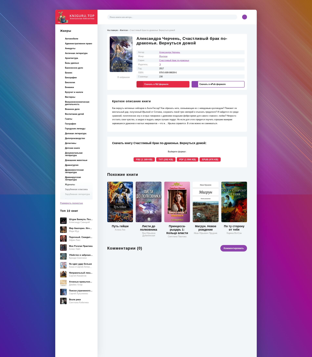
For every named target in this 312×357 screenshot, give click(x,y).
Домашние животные (76, 160)
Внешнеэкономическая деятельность (77, 103)
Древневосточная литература (74, 171)
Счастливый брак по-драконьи (174, 60)
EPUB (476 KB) (210, 159)
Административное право (78, 43)
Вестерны (70, 97)
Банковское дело (74, 68)
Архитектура (71, 58)
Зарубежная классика (76, 189)
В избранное (123, 77)
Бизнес (68, 72)
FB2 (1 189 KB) (144, 159)
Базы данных (72, 63)
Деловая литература (75, 133)
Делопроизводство (75, 138)
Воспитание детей (74, 114)
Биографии (71, 77)
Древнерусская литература (73, 178)
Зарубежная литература (77, 194)
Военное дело (72, 109)
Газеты (68, 119)
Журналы (70, 184)
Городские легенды (75, 128)
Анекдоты (70, 48)
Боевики (69, 87)
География (70, 124)
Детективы (70, 143)
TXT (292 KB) (166, 159)
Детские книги (72, 148)
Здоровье (70, 199)
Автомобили (71, 38)
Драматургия (71, 165)
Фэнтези (163, 56)
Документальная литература (74, 154)
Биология (70, 82)
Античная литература (76, 53)
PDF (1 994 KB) (187, 159)
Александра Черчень (169, 52)
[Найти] (234, 17)
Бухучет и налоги (74, 92)
